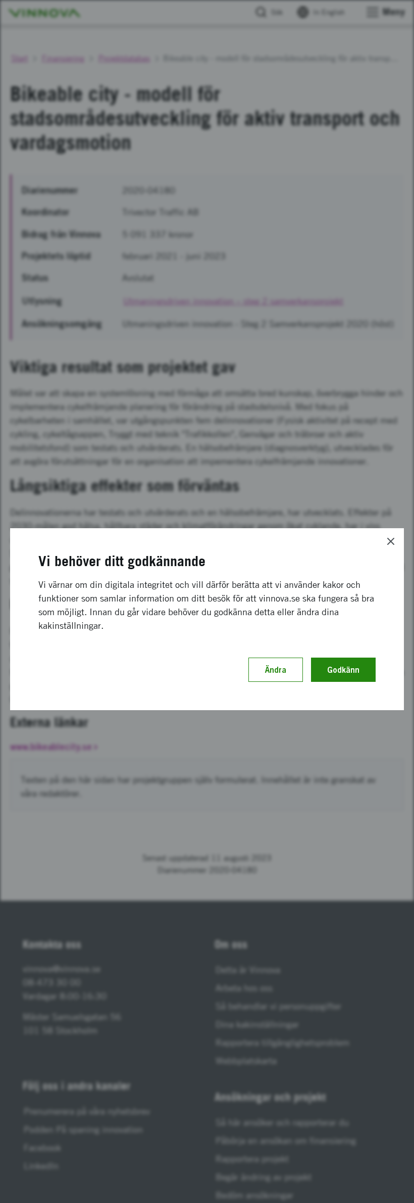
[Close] (391, 541)
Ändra (275, 670)
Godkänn (343, 670)
